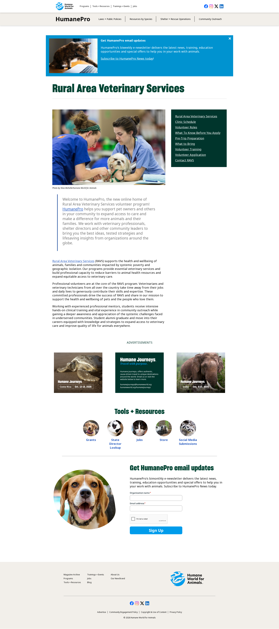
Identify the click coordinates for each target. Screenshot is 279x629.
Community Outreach (210, 19)
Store (164, 440)
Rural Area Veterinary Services (73, 261)
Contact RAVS (184, 160)
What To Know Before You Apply (197, 133)
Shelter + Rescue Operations (175, 19)
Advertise (101, 612)
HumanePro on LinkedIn (221, 6)
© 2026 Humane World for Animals (140, 617)
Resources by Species (141, 19)
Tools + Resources (101, 6)
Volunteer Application (190, 155)
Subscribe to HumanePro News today (127, 58)
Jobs (135, 6)
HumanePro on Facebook (206, 6)
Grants (91, 440)
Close (229, 38)
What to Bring (185, 144)
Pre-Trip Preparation (189, 138)
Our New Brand (118, 578)
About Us (115, 574)
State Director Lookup (115, 444)
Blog (89, 582)
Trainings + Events (121, 6)
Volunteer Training (188, 149)
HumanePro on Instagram (211, 6)
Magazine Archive (72, 574)
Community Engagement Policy (123, 612)
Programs (84, 6)
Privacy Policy (176, 612)
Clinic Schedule (185, 122)
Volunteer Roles (186, 127)
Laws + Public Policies (109, 19)
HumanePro (73, 19)
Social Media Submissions (188, 442)
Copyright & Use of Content (153, 612)
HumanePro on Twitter (216, 6)
